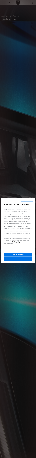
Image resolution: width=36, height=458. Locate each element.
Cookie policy (16, 242)
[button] (18, 255)
